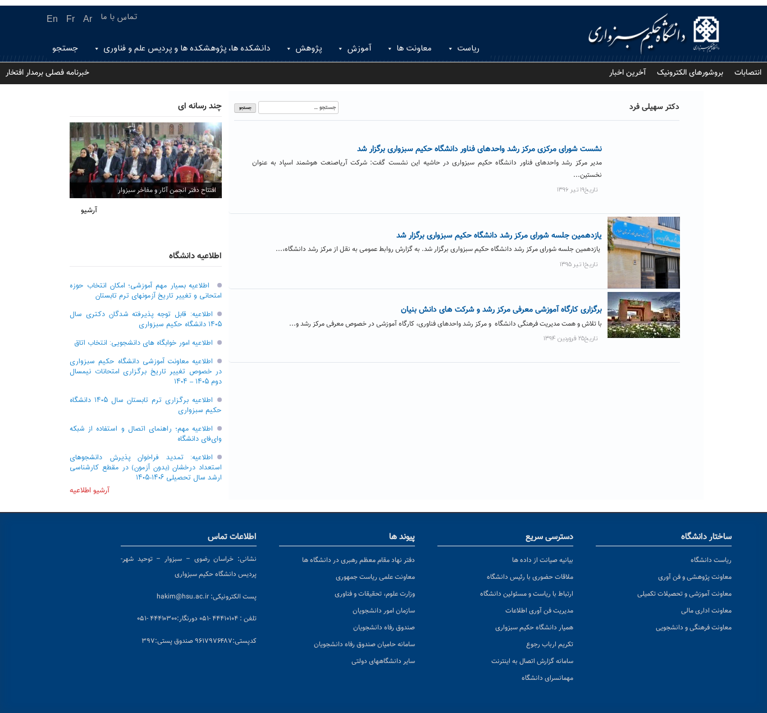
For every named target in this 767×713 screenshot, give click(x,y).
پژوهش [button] (308, 48)
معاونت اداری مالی (706, 611)
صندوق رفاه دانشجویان (384, 628)
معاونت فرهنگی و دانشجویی (694, 628)
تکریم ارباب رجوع (549, 644)
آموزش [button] (359, 48)
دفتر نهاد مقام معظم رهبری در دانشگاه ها (358, 560)
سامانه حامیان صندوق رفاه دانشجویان (364, 644)
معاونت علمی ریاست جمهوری (375, 577)
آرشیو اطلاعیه (89, 490)
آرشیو (89, 210)
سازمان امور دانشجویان (384, 611)
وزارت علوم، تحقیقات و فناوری (375, 594)
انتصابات (747, 73)
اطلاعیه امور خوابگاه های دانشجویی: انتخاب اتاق (143, 343)
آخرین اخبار (627, 73)
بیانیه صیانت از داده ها (542, 560)
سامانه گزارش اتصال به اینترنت (532, 661)
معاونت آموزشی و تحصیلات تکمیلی (684, 594)
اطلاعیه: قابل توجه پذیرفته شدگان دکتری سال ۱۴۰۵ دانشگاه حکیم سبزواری (146, 319)
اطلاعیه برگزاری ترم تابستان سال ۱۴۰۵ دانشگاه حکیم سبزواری (146, 405)
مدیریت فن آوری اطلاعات (539, 611)
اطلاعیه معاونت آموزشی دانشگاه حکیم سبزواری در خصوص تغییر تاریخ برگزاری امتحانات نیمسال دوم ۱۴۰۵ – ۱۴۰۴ (146, 371)
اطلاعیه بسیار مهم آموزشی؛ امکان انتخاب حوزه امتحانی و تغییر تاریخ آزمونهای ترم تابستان (146, 290)
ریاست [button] (468, 48)
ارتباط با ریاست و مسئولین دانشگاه (526, 594)
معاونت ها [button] (414, 48)
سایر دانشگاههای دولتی (383, 661)
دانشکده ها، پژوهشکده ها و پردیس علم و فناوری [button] (186, 48)
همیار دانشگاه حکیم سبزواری (534, 628)
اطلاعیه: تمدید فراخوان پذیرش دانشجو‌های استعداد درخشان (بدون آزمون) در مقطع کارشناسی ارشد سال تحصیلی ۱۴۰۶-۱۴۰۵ (146, 467)
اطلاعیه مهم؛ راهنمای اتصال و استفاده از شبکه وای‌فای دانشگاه (146, 434)
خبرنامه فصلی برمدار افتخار (47, 73)
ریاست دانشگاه (711, 560)
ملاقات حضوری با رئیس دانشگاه (530, 577)
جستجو (65, 48)
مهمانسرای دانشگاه (547, 678)
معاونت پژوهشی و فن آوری (695, 577)
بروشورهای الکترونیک (690, 73)
